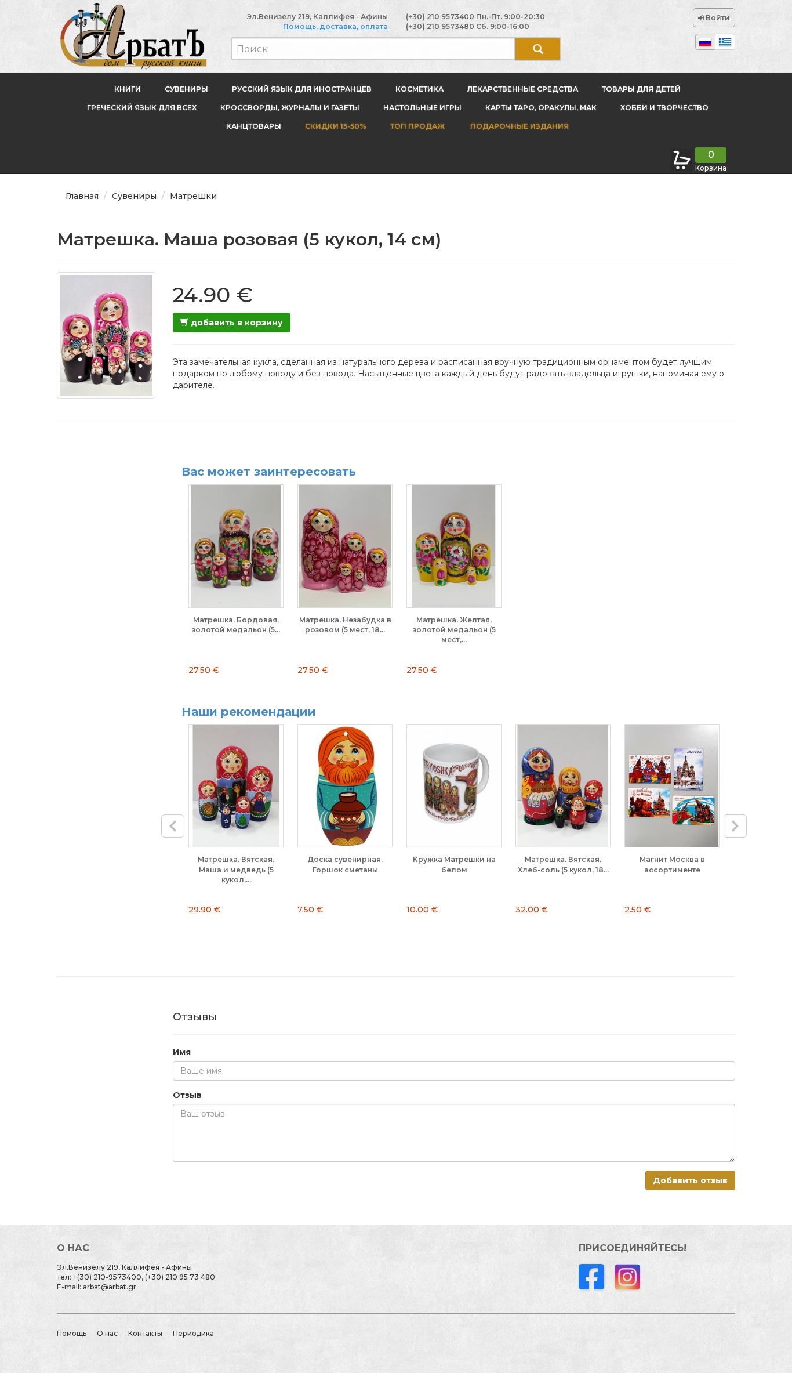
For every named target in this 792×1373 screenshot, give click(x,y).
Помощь (71, 1333)
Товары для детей (641, 89)
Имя (182, 1052)
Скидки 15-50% (335, 126)
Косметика (419, 89)
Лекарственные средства (522, 89)
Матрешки (193, 196)
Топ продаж (417, 126)
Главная (82, 196)
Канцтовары (253, 126)
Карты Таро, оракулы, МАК (541, 107)
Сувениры (186, 89)
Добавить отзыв (690, 1180)
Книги (127, 89)
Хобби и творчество (664, 107)
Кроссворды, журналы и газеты (289, 107)
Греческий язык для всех (142, 107)
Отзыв (187, 1095)
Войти (717, 17)
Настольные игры (422, 107)
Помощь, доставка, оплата (335, 26)
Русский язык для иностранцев (302, 89)
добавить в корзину (235, 322)
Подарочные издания (518, 126)
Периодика (193, 1333)
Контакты (145, 1333)
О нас (107, 1333)
